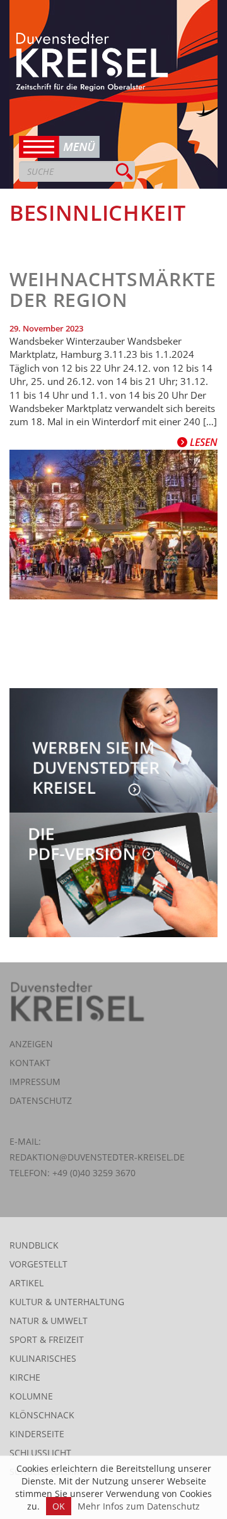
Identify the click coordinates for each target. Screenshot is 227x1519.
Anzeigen (31, 1044)
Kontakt (29, 1063)
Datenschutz (40, 1100)
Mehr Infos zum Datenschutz (139, 1506)
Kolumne (31, 1396)
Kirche (24, 1377)
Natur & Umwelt (48, 1321)
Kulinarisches (42, 1358)
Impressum (35, 1082)
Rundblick (34, 1245)
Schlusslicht (40, 1453)
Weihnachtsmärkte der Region (112, 289)
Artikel (26, 1283)
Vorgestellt (38, 1264)
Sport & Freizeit (46, 1339)
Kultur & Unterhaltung (66, 1302)
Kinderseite (36, 1434)
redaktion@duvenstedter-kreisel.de (97, 1157)
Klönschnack (41, 1415)
